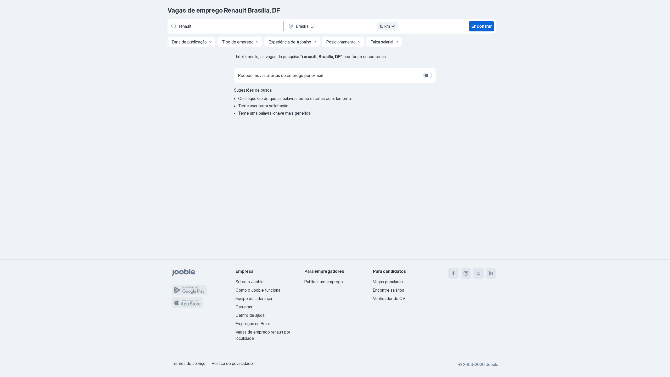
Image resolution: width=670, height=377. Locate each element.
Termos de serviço (188, 363)
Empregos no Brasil (253, 323)
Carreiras (244, 306)
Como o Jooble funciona (258, 290)
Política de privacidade (232, 363)
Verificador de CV (389, 298)
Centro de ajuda (250, 315)
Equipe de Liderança (254, 298)
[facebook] (453, 273)
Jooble (492, 364)
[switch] (427, 75)
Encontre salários (388, 290)
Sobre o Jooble (250, 281)
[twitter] (478, 273)
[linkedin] (491, 273)
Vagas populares (388, 281)
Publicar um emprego (323, 281)
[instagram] (466, 273)
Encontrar (481, 26)
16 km (384, 26)
